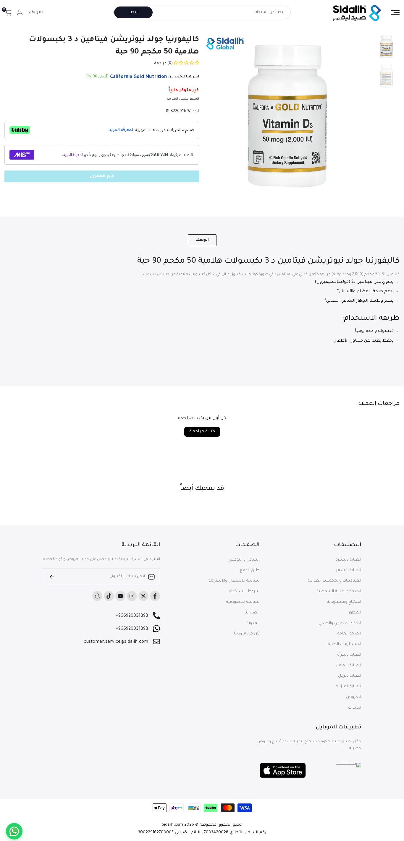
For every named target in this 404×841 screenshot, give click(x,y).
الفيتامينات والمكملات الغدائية (334, 581)
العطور (355, 613)
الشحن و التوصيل (243, 560)
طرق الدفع (249, 570)
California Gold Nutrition (138, 77)
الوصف (202, 240)
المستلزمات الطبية (344, 644)
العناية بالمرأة (349, 655)
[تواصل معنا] (14, 831)
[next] (217, 116)
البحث (133, 12)
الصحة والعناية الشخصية (339, 591)
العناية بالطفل (348, 665)
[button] (186, 63)
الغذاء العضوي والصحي (340, 623)
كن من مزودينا (246, 633)
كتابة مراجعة (202, 431)
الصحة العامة (349, 633)
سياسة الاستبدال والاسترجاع (234, 581)
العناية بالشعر (348, 570)
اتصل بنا (252, 613)
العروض (353, 697)
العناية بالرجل (349, 676)
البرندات (354, 708)
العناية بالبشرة (348, 560)
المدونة (253, 623)
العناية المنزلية (348, 686)
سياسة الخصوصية (242, 602)
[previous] (358, 116)
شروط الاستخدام (244, 591)
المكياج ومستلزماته (344, 602)
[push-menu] (395, 12)
